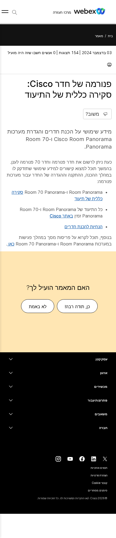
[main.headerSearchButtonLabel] (14, 10)
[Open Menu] (5, 11)
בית (110, 36)
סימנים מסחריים (97, 490)
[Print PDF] (108, 64)
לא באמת (37, 306)
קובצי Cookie (99, 482)
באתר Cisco (61, 216)
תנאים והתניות (99, 467)
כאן (10, 244)
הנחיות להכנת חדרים (83, 226)
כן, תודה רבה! (77, 306)
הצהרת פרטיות (99, 475)
